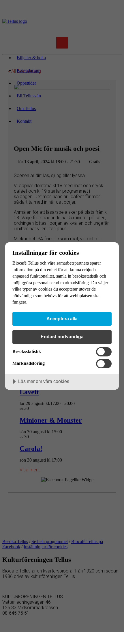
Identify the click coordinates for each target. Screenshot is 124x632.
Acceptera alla (62, 318)
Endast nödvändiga (62, 336)
